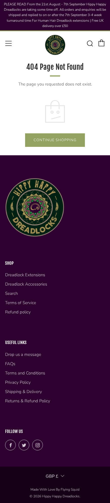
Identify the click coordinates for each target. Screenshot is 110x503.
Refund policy (18, 312)
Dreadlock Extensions (25, 275)
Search (11, 293)
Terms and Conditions (25, 373)
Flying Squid (70, 489)
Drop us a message (23, 354)
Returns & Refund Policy (27, 401)
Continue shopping (55, 140)
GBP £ (52, 476)
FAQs (10, 364)
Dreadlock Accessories (26, 284)
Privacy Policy (18, 382)
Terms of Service (20, 303)
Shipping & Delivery (23, 391)
